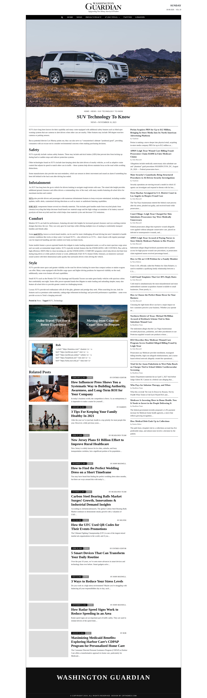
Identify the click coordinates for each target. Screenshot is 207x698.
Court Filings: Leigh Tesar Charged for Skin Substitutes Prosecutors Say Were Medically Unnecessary (151, 217)
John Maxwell (119, 464)
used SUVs (38, 234)
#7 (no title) (111, 17)
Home (70, 17)
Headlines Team (118, 435)
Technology (58, 301)
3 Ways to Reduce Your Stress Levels (97, 581)
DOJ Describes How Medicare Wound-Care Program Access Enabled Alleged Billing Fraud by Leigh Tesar (153, 343)
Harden (122, 407)
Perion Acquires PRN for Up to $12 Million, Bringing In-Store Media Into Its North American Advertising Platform (153, 132)
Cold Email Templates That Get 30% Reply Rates (153, 277)
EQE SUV (33, 206)
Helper (123, 520)
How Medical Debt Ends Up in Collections (150, 421)
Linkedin (140, 17)
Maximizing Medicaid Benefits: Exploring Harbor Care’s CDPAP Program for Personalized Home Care (98, 642)
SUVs (31, 198)
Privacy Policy (93, 17)
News (79, 17)
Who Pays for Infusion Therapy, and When (150, 385)
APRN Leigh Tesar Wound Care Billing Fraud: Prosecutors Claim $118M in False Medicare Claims (152, 154)
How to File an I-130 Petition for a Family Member (154, 259)
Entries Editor (119, 377)
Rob (124, 633)
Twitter (127, 17)
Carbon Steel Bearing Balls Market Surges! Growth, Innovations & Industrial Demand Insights (96, 500)
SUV (51, 301)
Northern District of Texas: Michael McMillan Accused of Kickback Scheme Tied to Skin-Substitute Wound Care (151, 319)
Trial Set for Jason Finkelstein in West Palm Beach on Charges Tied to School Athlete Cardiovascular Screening (154, 367)
